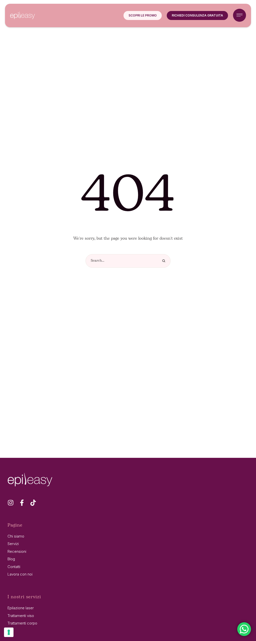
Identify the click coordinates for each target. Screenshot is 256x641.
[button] (143, 15)
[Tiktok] (33, 503)
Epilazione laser (21, 608)
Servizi (13, 543)
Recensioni (17, 551)
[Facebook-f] (22, 503)
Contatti (14, 566)
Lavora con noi (20, 574)
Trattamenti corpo (22, 623)
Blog (11, 559)
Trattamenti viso (21, 615)
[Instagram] (11, 503)
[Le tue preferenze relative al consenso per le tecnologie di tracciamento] (9, 632)
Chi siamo (16, 536)
